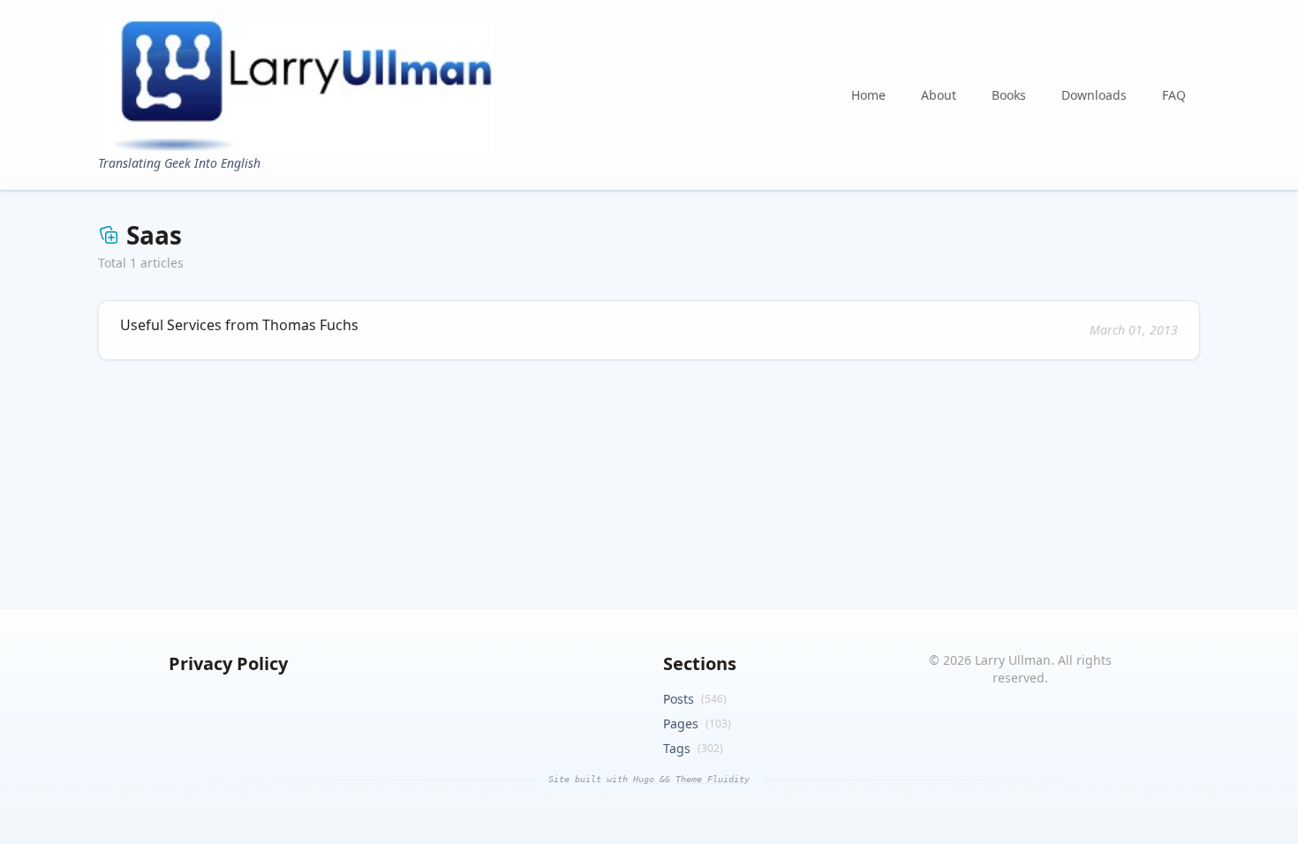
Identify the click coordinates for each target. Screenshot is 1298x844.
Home (868, 95)
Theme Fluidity (712, 779)
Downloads (1094, 95)
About (938, 95)
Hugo (646, 779)
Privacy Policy (228, 663)
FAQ (1174, 95)
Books (1009, 95)
